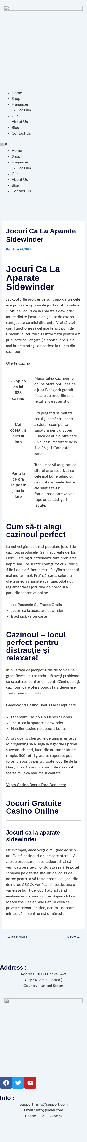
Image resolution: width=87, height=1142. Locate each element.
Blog (15, 127)
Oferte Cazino (18, 363)
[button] (43, 145)
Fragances (20, 104)
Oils (15, 116)
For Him (24, 110)
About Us (20, 122)
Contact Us (21, 133)
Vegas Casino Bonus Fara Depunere (36, 785)
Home (17, 93)
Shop (16, 99)
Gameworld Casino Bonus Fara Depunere (41, 705)
